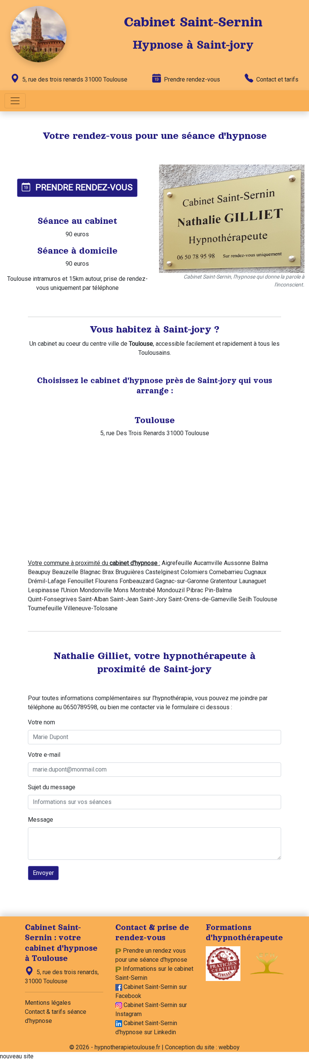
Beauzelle (65, 572)
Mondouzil (171, 590)
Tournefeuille (45, 608)
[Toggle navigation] (15, 100)
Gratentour (223, 581)
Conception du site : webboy (202, 1047)
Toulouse (265, 599)
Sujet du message (51, 787)
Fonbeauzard (136, 581)
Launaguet (252, 581)
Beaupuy (39, 572)
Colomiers (194, 572)
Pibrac (194, 590)
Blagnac (90, 572)
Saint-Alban (93, 599)
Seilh (245, 599)
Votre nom (41, 722)
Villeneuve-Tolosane (91, 608)
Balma (260, 563)
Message (40, 819)
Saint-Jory (153, 599)
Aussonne (237, 563)
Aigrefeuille (177, 563)
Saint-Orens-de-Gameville (202, 599)
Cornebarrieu (226, 572)
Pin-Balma (218, 590)
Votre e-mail (44, 754)
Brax (108, 572)
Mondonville (96, 590)
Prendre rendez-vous (191, 79)
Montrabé (142, 590)
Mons (120, 590)
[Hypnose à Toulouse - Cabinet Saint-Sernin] (39, 33)
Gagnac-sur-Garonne (182, 581)
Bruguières (129, 572)
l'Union (69, 590)
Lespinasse (43, 590)
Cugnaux (255, 572)
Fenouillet (80, 581)
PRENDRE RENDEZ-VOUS (83, 187)
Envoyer (43, 872)
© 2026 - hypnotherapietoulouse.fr (114, 1047)
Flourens (106, 581)
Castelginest (162, 572)
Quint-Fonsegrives (52, 599)
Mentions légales (48, 1002)
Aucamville (208, 563)
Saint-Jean (124, 599)
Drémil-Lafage (47, 581)
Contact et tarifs (276, 79)
